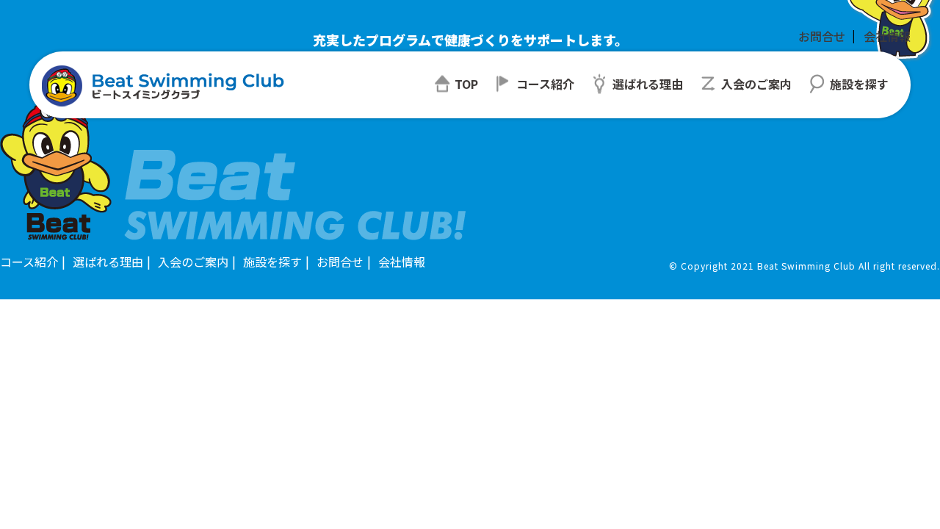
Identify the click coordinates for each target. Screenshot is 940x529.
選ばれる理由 (108, 261)
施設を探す (272, 261)
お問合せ (821, 36)
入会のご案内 (193, 261)
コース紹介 (29, 261)
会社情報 (887, 36)
